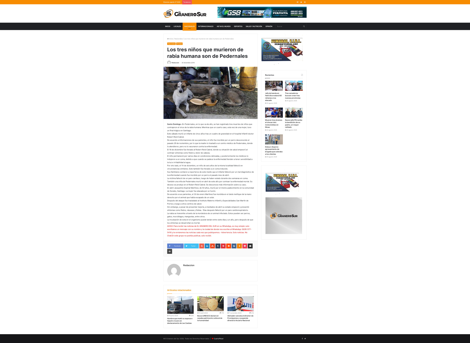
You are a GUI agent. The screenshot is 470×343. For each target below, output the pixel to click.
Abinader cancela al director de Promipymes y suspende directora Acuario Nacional (240, 318)
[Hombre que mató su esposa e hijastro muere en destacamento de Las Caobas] (180, 305)
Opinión (268, 26)
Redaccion (175, 63)
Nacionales (189, 26)
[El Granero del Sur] (184, 13)
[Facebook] (302, 338)
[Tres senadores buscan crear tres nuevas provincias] (294, 86)
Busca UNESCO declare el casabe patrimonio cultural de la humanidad (209, 318)
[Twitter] (305, 338)
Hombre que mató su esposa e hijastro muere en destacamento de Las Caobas (179, 320)
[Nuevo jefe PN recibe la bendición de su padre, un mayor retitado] (294, 113)
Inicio (167, 26)
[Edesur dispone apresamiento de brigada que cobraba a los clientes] (274, 139)
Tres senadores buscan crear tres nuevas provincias (292, 95)
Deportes (238, 26)
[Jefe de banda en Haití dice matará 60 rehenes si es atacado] (274, 86)
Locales (177, 26)
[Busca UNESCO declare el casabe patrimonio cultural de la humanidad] (210, 303)
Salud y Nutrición (254, 26)
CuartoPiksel (218, 339)
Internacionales (205, 26)
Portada (179, 44)
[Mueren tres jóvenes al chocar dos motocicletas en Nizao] (274, 113)
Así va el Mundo (224, 26)
